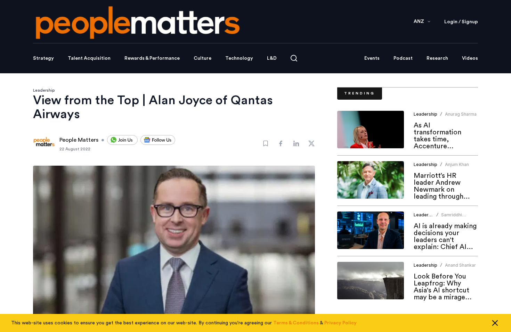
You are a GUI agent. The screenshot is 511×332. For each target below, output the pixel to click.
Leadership (44, 90)
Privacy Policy (340, 323)
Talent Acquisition (89, 58)
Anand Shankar (460, 265)
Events (372, 58)
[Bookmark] (265, 143)
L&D (272, 58)
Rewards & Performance (152, 58)
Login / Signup (461, 21)
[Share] (280, 143)
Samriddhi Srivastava (452, 217)
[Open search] (294, 58)
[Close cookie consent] (495, 323)
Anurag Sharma (461, 114)
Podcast (403, 58)
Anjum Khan (457, 164)
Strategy (43, 58)
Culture (202, 58)
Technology (239, 58)
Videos (470, 58)
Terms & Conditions (296, 323)
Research (437, 58)
